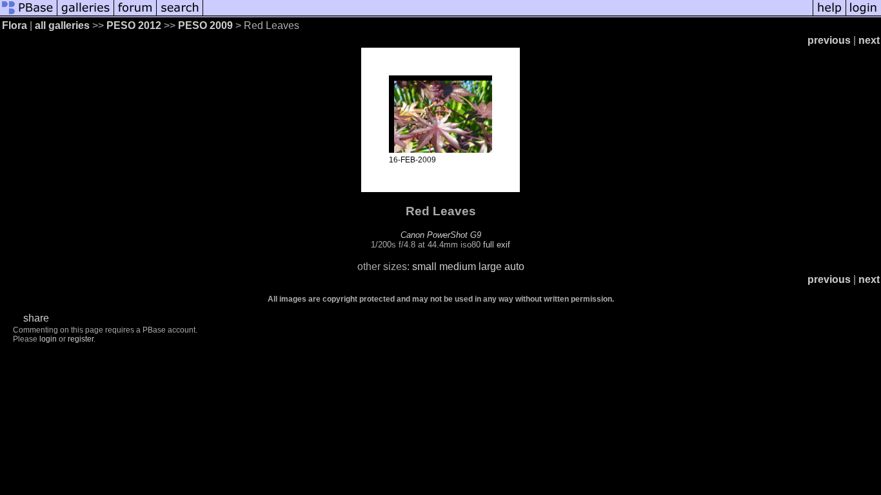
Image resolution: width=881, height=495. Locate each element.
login (48, 339)
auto (514, 266)
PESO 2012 (133, 25)
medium (457, 266)
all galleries (62, 25)
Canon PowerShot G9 (441, 235)
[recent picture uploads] (85, 14)
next (869, 40)
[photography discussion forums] (135, 14)
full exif (496, 244)
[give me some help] (829, 14)
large (490, 266)
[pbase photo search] (180, 14)
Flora (14, 25)
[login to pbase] (863, 14)
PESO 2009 (205, 25)
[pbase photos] (28, 14)
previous (829, 40)
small (424, 266)
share (36, 318)
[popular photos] (508, 14)
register (81, 339)
